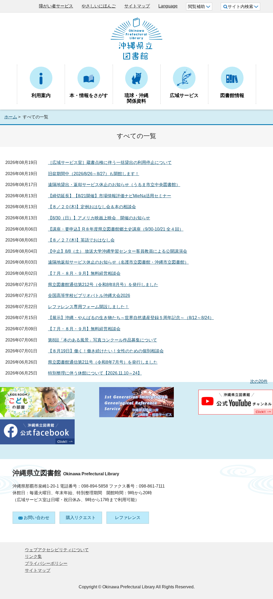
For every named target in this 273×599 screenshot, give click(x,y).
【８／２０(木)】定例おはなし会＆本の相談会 (92, 206)
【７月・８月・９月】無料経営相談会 (84, 273)
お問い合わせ (36, 517)
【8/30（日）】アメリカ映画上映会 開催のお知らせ (99, 218)
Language (168, 6)
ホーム (10, 117)
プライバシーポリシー (46, 563)
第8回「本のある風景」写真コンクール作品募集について (102, 340)
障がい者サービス (56, 6)
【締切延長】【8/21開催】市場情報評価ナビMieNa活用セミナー (109, 196)
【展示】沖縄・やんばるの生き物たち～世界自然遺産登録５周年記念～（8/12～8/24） (131, 317)
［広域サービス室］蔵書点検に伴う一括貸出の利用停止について (110, 162)
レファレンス (127, 517)
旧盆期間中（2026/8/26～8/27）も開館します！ (93, 173)
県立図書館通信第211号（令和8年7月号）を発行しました (103, 362)
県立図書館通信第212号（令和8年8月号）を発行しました (103, 284)
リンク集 (33, 556)
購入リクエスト (81, 517)
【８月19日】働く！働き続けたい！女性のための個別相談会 (106, 351)
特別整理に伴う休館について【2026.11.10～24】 (95, 373)
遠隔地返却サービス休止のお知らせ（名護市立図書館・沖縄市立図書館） (118, 262)
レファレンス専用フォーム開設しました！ (88, 306)
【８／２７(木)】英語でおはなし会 (81, 240)
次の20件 (259, 381)
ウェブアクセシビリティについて (57, 550)
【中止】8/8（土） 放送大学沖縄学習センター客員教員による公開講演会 (117, 251)
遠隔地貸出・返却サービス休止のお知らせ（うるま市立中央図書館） (114, 184)
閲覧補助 (196, 6)
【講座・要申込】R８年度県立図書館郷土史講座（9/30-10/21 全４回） (115, 229)
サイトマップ (137, 6)
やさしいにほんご (99, 6)
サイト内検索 (240, 6)
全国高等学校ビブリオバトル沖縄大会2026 (89, 295)
